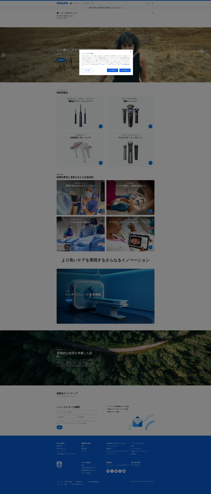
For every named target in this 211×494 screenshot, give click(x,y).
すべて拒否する (112, 70)
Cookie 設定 (87, 70)
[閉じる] (131, 51)
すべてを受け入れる (125, 70)
